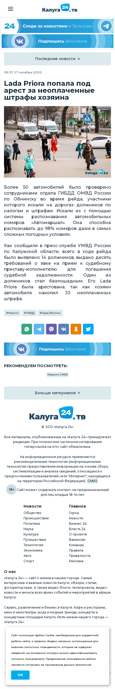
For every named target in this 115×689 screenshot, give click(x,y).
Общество (32, 513)
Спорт (29, 561)
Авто (28, 556)
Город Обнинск (51, 312)
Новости (13, 312)
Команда (76, 545)
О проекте (78, 534)
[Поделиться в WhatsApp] (26, 329)
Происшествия (36, 518)
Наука (28, 529)
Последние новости (55, 58)
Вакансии (77, 540)
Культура (31, 534)
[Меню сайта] (10, 9)
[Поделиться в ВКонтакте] (63, 329)
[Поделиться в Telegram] (39, 329)
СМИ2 (92, 481)
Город (74, 513)
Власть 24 (77, 529)
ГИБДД (30, 312)
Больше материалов (55, 392)
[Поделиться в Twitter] (88, 329)
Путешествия (35, 540)
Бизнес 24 (78, 524)
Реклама (76, 561)
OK (20, 675)
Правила (76, 550)
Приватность (79, 556)
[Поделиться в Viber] (51, 329)
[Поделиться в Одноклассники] (76, 329)
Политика (32, 524)
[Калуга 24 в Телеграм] (57, 26)
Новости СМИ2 (57, 374)
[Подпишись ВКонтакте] (57, 41)
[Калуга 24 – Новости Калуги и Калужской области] (59, 8)
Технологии (33, 545)
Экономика (33, 550)
